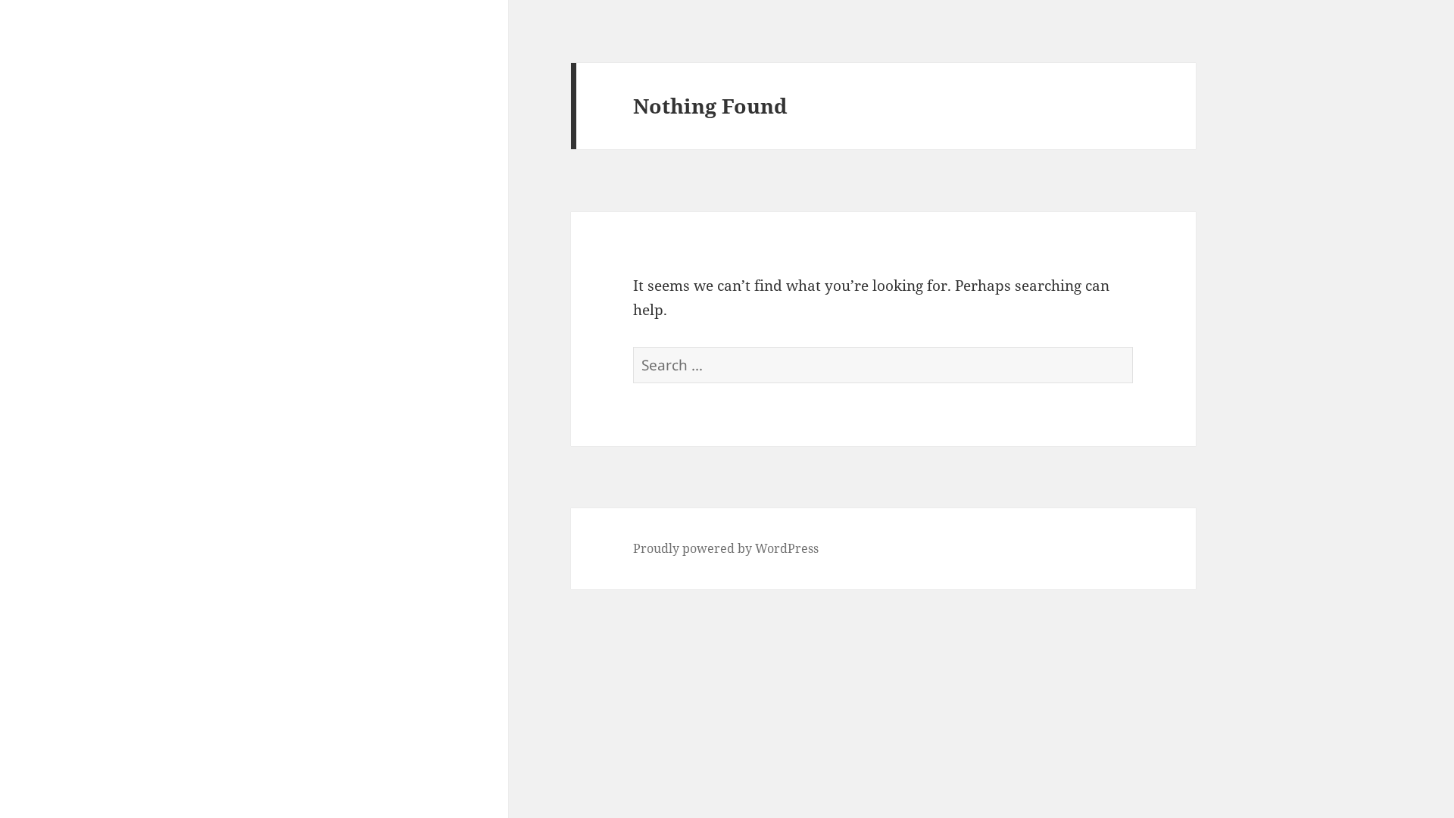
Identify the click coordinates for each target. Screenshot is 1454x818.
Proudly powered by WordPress (726, 548)
